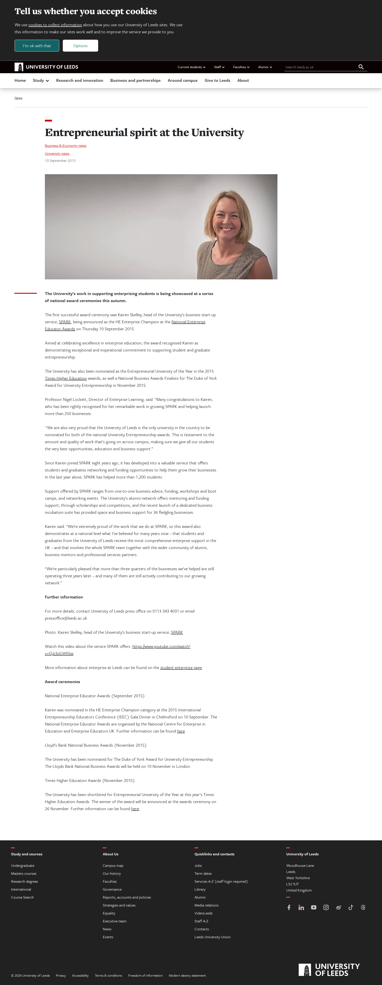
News (18, 97)
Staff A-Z (201, 921)
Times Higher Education (66, 378)
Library (200, 889)
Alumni (263, 66)
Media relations (207, 905)
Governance (112, 889)
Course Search (22, 897)
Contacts (202, 929)
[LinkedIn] (301, 908)
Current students (190, 66)
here (181, 731)
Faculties (239, 66)
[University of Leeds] (335, 970)
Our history (112, 873)
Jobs (198, 865)
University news (57, 153)
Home (20, 80)
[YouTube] (313, 908)
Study (38, 80)
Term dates (203, 873)
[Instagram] (326, 908)
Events (108, 937)
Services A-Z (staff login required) (221, 881)
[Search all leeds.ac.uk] (361, 67)
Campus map (113, 865)
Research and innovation (79, 80)
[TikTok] (350, 908)
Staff (217, 66)
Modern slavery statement (187, 975)
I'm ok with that (37, 46)
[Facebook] (288, 908)
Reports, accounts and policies (127, 897)
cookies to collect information (55, 25)
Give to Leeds (217, 80)
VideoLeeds (204, 913)
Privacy (61, 975)
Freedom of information (145, 975)
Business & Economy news (65, 145)
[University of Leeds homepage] (46, 67)
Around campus (183, 80)
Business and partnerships (135, 80)
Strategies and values (119, 905)
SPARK (65, 322)
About (243, 80)
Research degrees (24, 881)
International (21, 889)
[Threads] (363, 908)
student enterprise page (181, 667)
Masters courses (23, 873)
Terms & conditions (108, 975)
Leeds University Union (213, 937)
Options (80, 46)
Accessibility (80, 975)
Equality (109, 913)
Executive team (114, 921)
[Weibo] (338, 908)
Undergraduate (22, 865)
